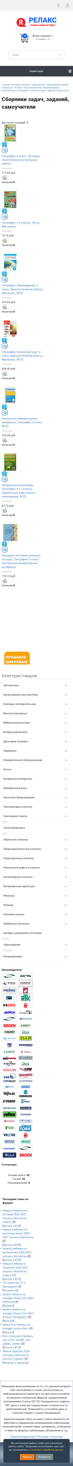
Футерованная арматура (19, 886)
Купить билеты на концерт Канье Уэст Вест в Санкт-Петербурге (18, 1313)
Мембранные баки (15, 788)
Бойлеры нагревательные (19, 704)
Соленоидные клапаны (18, 876)
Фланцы (8, 905)
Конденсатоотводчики (17, 778)
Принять (27, 1456)
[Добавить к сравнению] (4, 150)
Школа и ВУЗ (11, 1225)
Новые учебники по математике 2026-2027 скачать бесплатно (17, 1252)
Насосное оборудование (18, 797)
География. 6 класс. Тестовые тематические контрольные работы (21, 159)
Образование (11, 944)
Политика (56, 1436)
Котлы (7, 769)
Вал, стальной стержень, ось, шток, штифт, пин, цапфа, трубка (18, 1339)
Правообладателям (22, 1436)
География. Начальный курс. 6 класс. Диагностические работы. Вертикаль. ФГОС (22, 355)
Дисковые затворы (15, 741)
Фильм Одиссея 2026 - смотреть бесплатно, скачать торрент (17, 1354)
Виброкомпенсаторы (16, 722)
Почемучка (10, 1290)
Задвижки (9, 750)
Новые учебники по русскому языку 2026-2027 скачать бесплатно (18, 1233)
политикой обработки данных (47, 1449)
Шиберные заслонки (16, 923)
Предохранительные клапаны (22, 848)
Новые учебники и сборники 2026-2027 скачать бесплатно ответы (15, 1269)
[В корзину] (4, 177)
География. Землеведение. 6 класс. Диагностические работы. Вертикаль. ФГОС (22, 289)
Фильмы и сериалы (15, 1362)
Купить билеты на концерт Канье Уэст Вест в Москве (18, 1298)
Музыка (8, 1305)
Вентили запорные (15, 713)
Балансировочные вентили (20, 694)
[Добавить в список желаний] (4, 144)
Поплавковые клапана (17, 806)
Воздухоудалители (15, 732)
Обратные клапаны (15, 839)
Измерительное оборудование (22, 760)
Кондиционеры (12, 956)
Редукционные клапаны (18, 858)
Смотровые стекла (15, 816)
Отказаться (44, 1456)
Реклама (42, 1436)
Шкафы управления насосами (22, 933)
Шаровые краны (13, 914)
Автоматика (11, 685)
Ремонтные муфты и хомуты (21, 867)
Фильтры (9, 895)
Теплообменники (14, 827)
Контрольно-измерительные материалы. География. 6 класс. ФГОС (22, 422)
